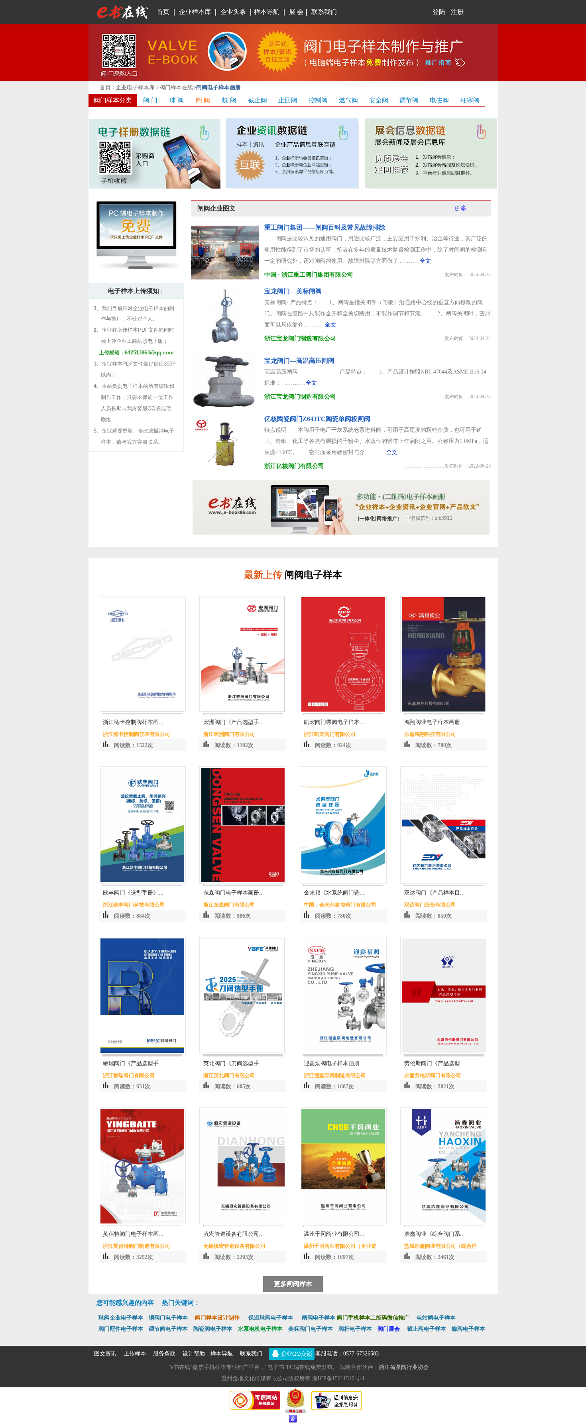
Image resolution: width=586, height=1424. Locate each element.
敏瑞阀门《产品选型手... (133, 1063)
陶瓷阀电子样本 (212, 1329)
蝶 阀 (229, 100)
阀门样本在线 (176, 87)
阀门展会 (392, 1329)
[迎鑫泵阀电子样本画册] (343, 1053)
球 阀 (176, 100)
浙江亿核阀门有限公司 (294, 466)
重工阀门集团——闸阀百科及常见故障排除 (324, 227)
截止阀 (257, 100)
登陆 (416, 11)
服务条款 (164, 1354)
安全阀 (378, 100)
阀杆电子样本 (358, 1329)
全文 (425, 261)
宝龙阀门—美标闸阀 (293, 291)
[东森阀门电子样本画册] (242, 882)
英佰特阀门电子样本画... (133, 1234)
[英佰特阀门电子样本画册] (142, 1223)
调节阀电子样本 (168, 1329)
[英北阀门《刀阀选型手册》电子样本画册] (242, 1053)
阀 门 (150, 100)
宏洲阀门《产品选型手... (233, 722)
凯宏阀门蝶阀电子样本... (334, 722)
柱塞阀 (470, 100)
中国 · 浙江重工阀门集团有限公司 (308, 274)
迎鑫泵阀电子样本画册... (334, 1063)
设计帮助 (194, 1354)
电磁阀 (439, 100)
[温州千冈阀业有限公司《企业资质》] (343, 1223)
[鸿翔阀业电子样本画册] (443, 711)
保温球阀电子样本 (270, 1318)
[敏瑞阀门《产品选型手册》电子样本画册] (142, 1053)
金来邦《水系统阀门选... (334, 893)
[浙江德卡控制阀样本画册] (142, 711)
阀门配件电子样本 (123, 1329)
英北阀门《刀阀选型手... (233, 1063)
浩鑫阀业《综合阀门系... (434, 1234)
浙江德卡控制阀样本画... (133, 722)
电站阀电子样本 (436, 1318)
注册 (457, 11)
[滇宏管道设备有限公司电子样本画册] (242, 1223)
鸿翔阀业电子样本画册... (434, 722)
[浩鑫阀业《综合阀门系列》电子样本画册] (443, 1223)
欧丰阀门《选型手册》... (133, 893)
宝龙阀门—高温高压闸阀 (299, 360)
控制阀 (318, 100)
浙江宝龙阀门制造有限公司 (300, 338)
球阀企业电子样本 (120, 1318)
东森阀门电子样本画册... (233, 893)
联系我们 (251, 1354)
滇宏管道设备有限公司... (233, 1234)
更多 (460, 208)
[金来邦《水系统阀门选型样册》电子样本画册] (343, 882)
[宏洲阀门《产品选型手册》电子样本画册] (242, 711)
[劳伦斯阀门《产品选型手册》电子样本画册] (443, 1053)
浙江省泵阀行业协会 (404, 1367)
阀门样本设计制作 (217, 1318)
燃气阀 (348, 100)
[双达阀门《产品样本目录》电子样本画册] (443, 882)
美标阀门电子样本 (310, 1329)
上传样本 (135, 1354)
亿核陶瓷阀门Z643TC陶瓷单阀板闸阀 (317, 419)
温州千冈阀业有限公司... (334, 1234)
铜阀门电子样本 (168, 1318)
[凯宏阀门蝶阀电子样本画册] (343, 711)
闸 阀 (203, 100)
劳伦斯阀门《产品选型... (434, 1063)
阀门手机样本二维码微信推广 (373, 1318)
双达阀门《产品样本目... (434, 893)
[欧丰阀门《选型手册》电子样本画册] (142, 882)
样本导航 (266, 11)
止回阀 (287, 100)
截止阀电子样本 (426, 1329)
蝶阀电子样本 (468, 1329)
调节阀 (409, 100)
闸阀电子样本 (318, 1318)
